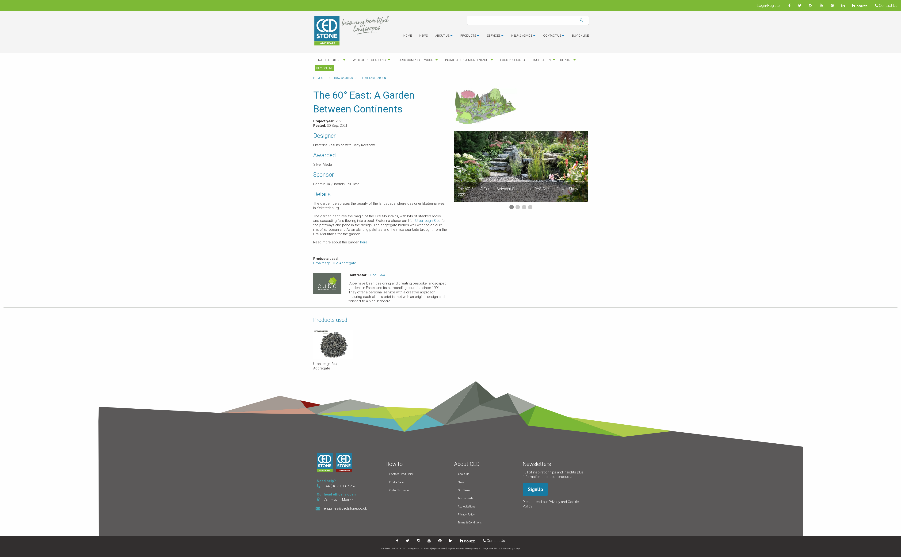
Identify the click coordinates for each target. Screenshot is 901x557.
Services (493, 35)
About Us (463, 474)
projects (319, 78)
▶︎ (584, 171)
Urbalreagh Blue (427, 221)
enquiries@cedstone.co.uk (345, 508)
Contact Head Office (401, 474)
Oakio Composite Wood (415, 60)
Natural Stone (329, 60)
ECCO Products (512, 60)
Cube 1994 (376, 275)
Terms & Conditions (470, 522)
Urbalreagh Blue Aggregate (334, 263)
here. (364, 242)
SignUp (535, 489)
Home (407, 35)
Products (468, 35)
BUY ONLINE (580, 35)
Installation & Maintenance (467, 60)
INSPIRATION (542, 60)
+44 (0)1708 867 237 (339, 486)
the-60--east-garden (372, 78)
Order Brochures (399, 490)
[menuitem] (408, 37)
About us (442, 35)
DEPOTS (565, 60)
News (423, 35)
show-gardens (343, 78)
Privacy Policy (466, 514)
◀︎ (461, 171)
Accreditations (466, 506)
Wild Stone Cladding (369, 60)
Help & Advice (521, 35)
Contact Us (887, 5)
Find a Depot (397, 482)
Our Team (464, 490)
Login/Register (769, 5)
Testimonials (465, 498)
